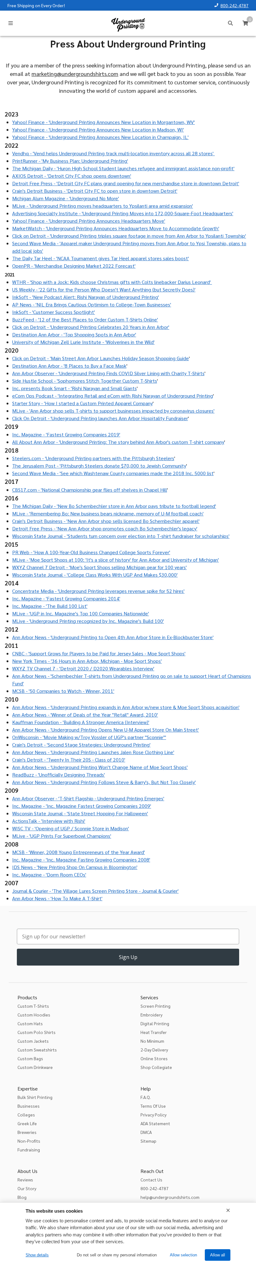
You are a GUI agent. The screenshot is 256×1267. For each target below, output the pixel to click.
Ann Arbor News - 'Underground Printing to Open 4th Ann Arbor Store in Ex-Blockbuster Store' (113, 637)
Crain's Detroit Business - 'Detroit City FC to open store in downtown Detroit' (94, 190)
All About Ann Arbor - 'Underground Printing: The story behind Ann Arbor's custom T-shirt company (118, 442)
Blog (22, 1197)
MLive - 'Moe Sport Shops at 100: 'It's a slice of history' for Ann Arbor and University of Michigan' (115, 559)
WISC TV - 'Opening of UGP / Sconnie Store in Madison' (70, 828)
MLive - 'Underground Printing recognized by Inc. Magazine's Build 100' (88, 621)
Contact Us (151, 1179)
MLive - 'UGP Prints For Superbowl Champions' (61, 835)
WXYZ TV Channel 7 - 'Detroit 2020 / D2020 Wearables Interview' (83, 668)
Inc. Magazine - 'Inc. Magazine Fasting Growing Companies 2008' (81, 859)
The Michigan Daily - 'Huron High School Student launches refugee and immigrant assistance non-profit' (123, 168)
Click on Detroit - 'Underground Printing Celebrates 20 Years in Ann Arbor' (90, 327)
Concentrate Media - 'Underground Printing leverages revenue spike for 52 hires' (98, 591)
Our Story (26, 1188)
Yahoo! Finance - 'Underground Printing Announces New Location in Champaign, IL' (100, 137)
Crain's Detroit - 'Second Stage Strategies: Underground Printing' (81, 744)
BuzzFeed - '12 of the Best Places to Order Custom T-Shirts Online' (85, 319)
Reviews (25, 1179)
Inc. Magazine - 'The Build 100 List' (49, 606)
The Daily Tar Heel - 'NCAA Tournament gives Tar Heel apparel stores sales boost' (100, 258)
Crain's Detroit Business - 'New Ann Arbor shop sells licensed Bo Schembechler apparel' (105, 521)
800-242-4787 (234, 5)
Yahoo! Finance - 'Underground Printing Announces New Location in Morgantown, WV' (103, 122)
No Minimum (152, 1041)
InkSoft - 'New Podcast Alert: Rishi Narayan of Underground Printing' (85, 297)
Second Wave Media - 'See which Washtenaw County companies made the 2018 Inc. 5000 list (113, 473)
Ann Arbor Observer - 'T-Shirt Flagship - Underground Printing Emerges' (88, 798)
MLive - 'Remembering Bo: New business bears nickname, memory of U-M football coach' (108, 513)
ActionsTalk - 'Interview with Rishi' (48, 820)
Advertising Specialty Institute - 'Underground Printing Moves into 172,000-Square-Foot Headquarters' (122, 213)
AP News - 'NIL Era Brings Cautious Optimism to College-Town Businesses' (91, 304)
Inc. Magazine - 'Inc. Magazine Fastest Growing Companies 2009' (81, 805)
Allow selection (183, 1255)
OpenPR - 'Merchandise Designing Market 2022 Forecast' (73, 265)
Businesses (28, 1106)
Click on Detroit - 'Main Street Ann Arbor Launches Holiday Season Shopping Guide (100, 358)
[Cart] (245, 23)
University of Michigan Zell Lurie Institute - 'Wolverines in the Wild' (83, 342)
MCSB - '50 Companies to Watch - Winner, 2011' (63, 691)
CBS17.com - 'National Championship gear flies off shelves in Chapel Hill (89, 489)
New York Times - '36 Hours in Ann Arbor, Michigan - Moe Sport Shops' (87, 661)
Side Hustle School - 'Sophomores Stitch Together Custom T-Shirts (84, 380)
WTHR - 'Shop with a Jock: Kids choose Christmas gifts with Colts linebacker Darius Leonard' (112, 282)
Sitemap (148, 1141)
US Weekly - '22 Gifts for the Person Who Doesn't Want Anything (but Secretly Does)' (103, 289)
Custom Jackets (33, 1041)
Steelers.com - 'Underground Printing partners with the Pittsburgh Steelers (93, 458)
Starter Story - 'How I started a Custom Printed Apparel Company (82, 403)
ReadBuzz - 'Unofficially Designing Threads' (58, 774)
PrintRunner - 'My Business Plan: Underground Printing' (70, 160)
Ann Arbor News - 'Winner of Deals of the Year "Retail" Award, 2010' (85, 714)
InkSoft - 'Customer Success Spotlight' (53, 312)
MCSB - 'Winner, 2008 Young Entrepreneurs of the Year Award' (78, 852)
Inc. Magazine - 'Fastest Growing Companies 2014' (66, 598)
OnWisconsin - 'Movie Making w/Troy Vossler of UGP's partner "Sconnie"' (89, 737)
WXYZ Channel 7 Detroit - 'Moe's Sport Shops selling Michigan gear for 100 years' (99, 567)
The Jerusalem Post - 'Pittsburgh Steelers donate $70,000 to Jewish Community (99, 465)
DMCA (146, 1132)
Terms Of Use (153, 1106)
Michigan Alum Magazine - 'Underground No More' (65, 198)
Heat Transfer (153, 1032)
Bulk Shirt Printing (34, 1097)
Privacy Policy (153, 1114)
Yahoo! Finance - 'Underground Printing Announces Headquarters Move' (88, 220)
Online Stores (154, 1058)
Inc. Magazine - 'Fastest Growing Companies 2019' (66, 434)
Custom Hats (30, 1023)
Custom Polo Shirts (36, 1032)
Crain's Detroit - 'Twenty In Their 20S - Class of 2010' (68, 759)
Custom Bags (30, 1058)
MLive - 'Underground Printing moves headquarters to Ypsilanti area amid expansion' (102, 205)
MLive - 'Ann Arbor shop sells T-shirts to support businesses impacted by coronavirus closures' (113, 410)
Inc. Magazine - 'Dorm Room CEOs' (49, 874)
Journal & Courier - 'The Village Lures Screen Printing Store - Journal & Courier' (95, 890)
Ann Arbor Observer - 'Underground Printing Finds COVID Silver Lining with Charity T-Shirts (108, 373)
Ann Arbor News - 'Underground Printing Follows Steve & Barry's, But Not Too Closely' (104, 782)
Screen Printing (155, 1006)
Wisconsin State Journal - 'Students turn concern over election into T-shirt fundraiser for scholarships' (120, 536)
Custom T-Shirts (33, 1006)
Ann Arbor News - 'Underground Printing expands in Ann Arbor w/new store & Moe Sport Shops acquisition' (125, 707)
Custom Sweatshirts (37, 1049)
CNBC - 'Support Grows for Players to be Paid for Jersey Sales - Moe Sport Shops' (98, 653)
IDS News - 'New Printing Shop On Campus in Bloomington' (74, 867)
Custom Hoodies (33, 1014)
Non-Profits (28, 1141)
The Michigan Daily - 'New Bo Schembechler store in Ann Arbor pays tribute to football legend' (114, 506)
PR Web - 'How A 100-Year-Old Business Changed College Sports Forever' (91, 552)
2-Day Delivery (154, 1049)
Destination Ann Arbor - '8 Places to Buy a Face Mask (69, 365)
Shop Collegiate (156, 1067)
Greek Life (27, 1123)
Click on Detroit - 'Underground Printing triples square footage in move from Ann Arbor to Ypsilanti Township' (129, 235)
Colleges (26, 1114)
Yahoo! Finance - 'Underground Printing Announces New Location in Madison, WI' (98, 129)
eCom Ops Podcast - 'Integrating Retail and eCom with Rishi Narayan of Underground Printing (112, 395)
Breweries (27, 1132)
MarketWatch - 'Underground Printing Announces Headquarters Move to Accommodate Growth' (115, 228)
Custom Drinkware (35, 1067)
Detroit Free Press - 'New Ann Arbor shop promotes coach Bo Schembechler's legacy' (104, 528)
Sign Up (128, 957)
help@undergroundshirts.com (169, 1197)
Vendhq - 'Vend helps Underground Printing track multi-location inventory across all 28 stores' (113, 153)
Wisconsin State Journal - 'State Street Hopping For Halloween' (80, 813)
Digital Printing (154, 1023)
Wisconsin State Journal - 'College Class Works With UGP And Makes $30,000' (95, 574)
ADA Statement (155, 1123)
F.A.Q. (145, 1097)
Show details (37, 1255)
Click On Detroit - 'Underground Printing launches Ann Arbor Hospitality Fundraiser (100, 418)
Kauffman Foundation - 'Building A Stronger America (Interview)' (80, 722)
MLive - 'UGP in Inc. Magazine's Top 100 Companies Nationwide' (80, 613)
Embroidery (151, 1014)
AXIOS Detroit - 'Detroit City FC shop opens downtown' (71, 175)
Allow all (217, 1255)
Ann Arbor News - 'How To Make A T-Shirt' (57, 898)
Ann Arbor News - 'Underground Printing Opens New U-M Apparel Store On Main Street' (105, 729)
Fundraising (28, 1149)
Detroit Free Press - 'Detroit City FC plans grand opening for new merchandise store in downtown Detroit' (125, 183)
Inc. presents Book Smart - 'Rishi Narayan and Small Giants (74, 388)
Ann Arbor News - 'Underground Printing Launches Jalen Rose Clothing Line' (93, 752)
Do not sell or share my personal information (117, 1255)
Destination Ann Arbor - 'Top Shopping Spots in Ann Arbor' (74, 334)
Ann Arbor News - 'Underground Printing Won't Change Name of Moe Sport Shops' (100, 767)
